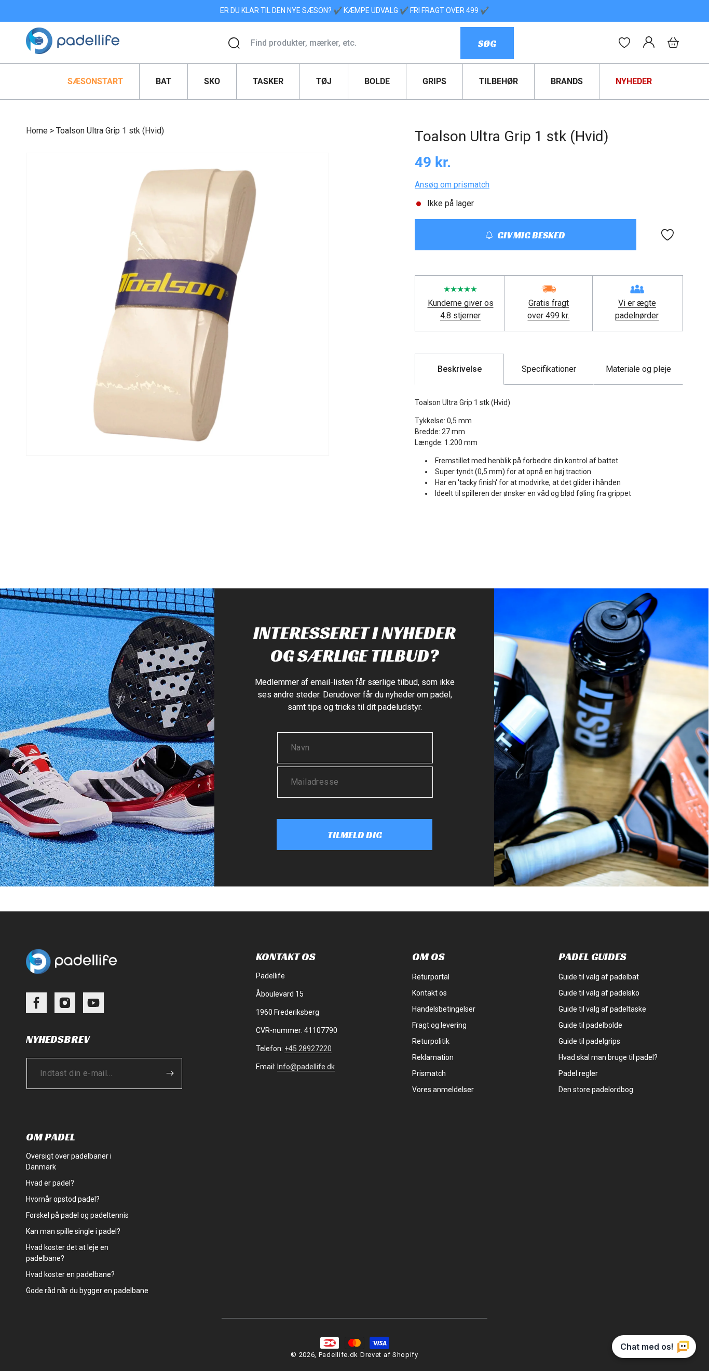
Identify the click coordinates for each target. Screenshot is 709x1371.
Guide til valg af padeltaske (602, 1009)
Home (37, 131)
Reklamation (433, 1057)
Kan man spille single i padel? (73, 1231)
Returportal (430, 977)
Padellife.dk (338, 1355)
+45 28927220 (308, 1048)
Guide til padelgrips (589, 1041)
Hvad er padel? (50, 1183)
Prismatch (429, 1073)
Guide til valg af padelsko (598, 993)
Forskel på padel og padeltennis (77, 1215)
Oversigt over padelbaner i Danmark (69, 1161)
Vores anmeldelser (443, 1089)
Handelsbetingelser (443, 1009)
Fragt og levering (439, 1025)
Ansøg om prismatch (452, 185)
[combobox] (355, 43)
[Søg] (234, 43)
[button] (673, 42)
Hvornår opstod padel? (63, 1199)
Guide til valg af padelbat (598, 977)
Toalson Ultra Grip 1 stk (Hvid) (110, 131)
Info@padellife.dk (306, 1067)
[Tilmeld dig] (169, 1073)
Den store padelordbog (595, 1089)
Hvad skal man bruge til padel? (608, 1057)
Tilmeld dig (355, 835)
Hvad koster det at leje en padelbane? (67, 1252)
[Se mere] (624, 42)
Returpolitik (430, 1041)
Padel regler (578, 1073)
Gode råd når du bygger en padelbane (87, 1290)
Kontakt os (429, 993)
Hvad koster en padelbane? (70, 1274)
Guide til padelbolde (590, 1025)
